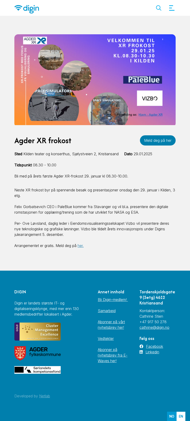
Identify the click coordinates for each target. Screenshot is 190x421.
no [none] (171, 416)
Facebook (154, 346)
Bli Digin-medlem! (113, 299)
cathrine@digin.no (154, 327)
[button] (158, 8)
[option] (181, 416)
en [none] (181, 416)
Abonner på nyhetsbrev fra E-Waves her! (112, 355)
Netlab (44, 396)
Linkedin (152, 352)
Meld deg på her (157, 140)
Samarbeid (107, 310)
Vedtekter (106, 338)
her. (81, 245)
